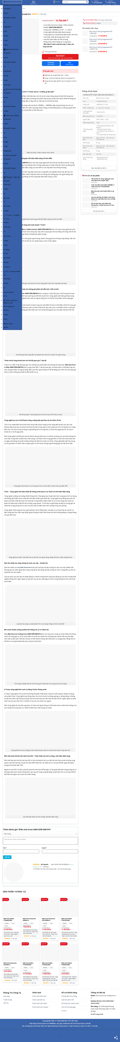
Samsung (7, 85)
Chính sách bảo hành (39, 1003)
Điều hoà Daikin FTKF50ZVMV (47, 964)
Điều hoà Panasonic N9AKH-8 (29, 919)
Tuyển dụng (7, 1000)
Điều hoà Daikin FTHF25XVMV (28, 964)
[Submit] (86, 2)
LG (4, 22)
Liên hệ (5, 1003)
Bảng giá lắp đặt (51, 52)
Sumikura (7, 267)
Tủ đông (7, 250)
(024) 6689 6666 (92, 20)
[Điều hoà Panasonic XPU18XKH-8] (50, 908)
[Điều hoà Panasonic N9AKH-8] (31, 908)
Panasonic (7, 9)
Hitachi (6, 222)
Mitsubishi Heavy (10, 18)
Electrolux (7, 184)
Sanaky (6, 262)
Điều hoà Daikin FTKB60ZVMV (9, 919)
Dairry (6, 45)
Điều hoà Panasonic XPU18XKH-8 (48, 919)
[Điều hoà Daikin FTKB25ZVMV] (69, 952)
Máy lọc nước (8, 324)
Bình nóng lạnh (9, 306)
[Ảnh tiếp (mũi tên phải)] (7, 1039)
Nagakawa (7, 27)
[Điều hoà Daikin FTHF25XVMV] (31, 952)
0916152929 (90, 23)
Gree (5, 31)
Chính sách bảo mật (39, 996)
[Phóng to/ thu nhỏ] (7, 1031)
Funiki (6, 40)
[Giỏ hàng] (115, 5)
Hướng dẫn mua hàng (69, 996)
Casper (6, 36)
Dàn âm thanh (9, 292)
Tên (5, 848)
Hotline (98, 23)
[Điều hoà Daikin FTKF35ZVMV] (69, 908)
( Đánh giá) (42, 14)
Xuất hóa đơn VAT (67, 1000)
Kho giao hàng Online (105, 20)
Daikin (6, 13)
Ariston (6, 310)
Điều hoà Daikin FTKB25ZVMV (66, 964)
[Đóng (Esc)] (2, 1031)
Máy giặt (7, 181)
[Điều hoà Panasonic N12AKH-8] (11, 952)
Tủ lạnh (6, 219)
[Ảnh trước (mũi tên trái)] (2, 1039)
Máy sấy (6, 198)
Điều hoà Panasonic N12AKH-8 (10, 964)
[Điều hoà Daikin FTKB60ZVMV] (11, 908)
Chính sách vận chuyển (40, 1007)
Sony (5, 296)
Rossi (5, 319)
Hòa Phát (7, 258)
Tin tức (63, 1011)
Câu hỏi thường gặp (68, 1007)
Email (44, 848)
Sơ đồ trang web (97, 1014)
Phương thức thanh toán (70, 1003)
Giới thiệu (6, 996)
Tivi (5, 275)
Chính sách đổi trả (38, 1000)
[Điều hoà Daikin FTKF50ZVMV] (50, 952)
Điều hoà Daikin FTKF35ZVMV (66, 919)
